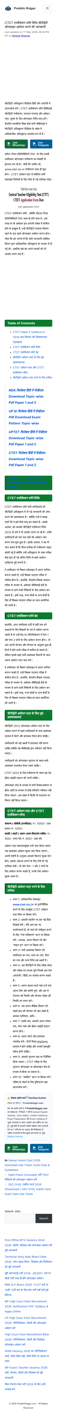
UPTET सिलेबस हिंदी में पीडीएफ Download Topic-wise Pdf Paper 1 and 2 (28, 438)
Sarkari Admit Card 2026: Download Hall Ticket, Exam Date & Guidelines (27, 1165)
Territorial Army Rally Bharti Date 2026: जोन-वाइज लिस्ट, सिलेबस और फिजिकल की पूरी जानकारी (28, 1262)
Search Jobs (13, 1211)
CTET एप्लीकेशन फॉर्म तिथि (26, 347)
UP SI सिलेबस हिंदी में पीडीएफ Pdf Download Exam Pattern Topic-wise (26, 417)
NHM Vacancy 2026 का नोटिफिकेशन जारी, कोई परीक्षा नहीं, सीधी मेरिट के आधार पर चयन (27, 1356)
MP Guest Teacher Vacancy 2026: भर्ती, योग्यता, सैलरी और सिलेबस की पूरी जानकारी (26, 1372)
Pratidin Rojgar (25, 8)
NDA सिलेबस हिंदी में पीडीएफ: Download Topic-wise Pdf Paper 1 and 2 (26, 396)
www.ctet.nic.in (23, 904)
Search (43, 1218)
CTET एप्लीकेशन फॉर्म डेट (26, 352)
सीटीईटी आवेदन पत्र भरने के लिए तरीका (32, 377)
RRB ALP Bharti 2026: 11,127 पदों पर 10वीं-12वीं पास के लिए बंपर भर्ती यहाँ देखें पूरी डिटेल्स (26, 1290)
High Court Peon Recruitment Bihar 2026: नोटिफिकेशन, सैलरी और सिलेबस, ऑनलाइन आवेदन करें (27, 1339)
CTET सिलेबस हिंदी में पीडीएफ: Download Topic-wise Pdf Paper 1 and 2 (27, 459)
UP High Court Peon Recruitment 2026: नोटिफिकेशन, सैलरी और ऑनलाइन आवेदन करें (26, 1323)
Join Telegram (43, 144)
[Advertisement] (28, 71)
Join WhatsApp (18, 144)
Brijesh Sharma (21, 35)
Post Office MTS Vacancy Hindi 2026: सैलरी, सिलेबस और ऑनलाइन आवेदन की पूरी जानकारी (28, 1245)
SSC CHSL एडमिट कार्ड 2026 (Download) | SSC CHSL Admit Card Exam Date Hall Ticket (28, 1189)
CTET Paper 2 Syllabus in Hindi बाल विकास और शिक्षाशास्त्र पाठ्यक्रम (30, 337)
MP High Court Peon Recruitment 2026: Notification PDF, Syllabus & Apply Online (26, 1306)
